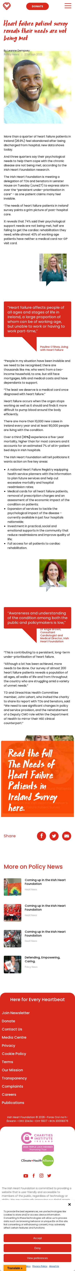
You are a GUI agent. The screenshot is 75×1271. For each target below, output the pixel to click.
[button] (69, 1204)
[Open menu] (68, 7)
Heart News (31, 889)
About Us (54, 1266)
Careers (9, 1094)
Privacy (8, 1045)
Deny (37, 1248)
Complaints (12, 1086)
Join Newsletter (16, 1012)
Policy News (11, 54)
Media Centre (14, 1037)
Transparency (14, 1078)
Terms (7, 1061)
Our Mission (12, 1070)
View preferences (37, 1258)
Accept (37, 1238)
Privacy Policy (39, 1266)
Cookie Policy (14, 1053)
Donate (37, 6)
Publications (13, 1102)
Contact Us (12, 1029)
